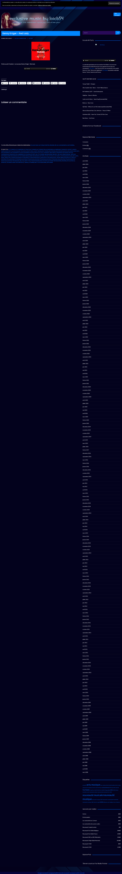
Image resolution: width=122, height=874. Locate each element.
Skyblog (72, 160)
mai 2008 (85, 765)
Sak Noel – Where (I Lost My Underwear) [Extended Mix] (97, 106)
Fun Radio (46, 152)
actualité (27, 149)
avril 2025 (85, 214)
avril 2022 (85, 333)
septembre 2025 (87, 197)
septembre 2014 (87, 513)
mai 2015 (85, 486)
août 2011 (85, 636)
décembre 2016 (87, 453)
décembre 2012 (87, 583)
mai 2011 (85, 646)
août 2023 (85, 280)
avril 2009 (85, 729)
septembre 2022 (87, 317)
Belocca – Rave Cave (88, 103)
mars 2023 (85, 297)
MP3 (77, 155)
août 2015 (85, 480)
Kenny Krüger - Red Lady (55, 154)
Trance (26, 162)
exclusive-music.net (73, 151)
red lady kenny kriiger (51, 160)
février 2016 (86, 463)
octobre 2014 (86, 509)
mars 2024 (85, 257)
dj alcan (15, 151)
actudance (33, 149)
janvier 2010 (86, 699)
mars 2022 (85, 337)
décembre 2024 (87, 227)
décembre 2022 (87, 307)
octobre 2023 (86, 274)
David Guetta (9, 151)
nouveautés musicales (113, 799)
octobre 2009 (86, 709)
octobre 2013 (86, 549)
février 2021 (86, 380)
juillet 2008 (85, 759)
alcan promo (49, 149)
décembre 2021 (87, 347)
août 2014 (85, 516)
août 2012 (85, 596)
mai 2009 (85, 725)
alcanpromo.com (58, 149)
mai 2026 (85, 171)
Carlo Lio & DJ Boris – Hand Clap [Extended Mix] (95, 99)
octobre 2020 (86, 393)
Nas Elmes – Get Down (88, 118)
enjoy (24, 151)
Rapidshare (36, 160)
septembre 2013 (87, 553)
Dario (3, 151)
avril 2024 (85, 254)
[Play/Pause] (25, 68)
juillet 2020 (85, 403)
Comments (87, 148)
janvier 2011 (86, 659)
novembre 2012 (87, 586)
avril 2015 (85, 489)
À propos (117, 15)
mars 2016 (85, 460)
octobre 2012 (86, 589)
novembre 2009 (87, 705)
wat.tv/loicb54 (38, 162)
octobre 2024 (86, 234)
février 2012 (86, 616)
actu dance (11, 149)
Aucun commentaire (20, 38)
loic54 (46, 155)
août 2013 (85, 556)
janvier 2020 (86, 423)
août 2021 (85, 360)
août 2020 (85, 400)
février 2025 (86, 220)
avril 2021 (85, 373)
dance (74, 149)
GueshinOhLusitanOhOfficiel (9, 154)
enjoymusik (52, 151)
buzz (65, 149)
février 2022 (86, 340)
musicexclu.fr (45, 157)
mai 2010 (85, 686)
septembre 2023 (87, 277)
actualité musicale (58, 873)
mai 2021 (85, 370)
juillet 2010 (85, 679)
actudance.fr (41, 149)
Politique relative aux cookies (44, 5)
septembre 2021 (87, 357)
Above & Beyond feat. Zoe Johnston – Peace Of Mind (96, 110)
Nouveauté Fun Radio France (90, 834)
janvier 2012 (86, 619)
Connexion (85, 142)
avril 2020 (85, 413)
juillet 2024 (85, 244)
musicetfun (21, 157)
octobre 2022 (86, 313)
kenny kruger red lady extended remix (18, 155)
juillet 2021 (85, 363)
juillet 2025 (85, 204)
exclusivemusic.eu (15, 152)
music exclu (8, 157)
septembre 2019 (87, 436)
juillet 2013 (85, 559)
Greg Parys (53, 152)
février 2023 (86, 300)
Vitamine (31, 162)
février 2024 (86, 260)
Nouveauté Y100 (87, 844)
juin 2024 (85, 247)
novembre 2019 (87, 430)
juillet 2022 (85, 323)
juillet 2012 (85, 599)
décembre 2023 (87, 267)
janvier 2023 (86, 303)
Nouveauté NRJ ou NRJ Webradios (92, 837)
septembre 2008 (87, 752)
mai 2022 (85, 330)
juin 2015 (85, 483)
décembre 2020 (87, 386)
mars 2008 (85, 772)
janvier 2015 (86, 499)
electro (20, 151)
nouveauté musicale (28, 159)
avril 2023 (85, 293)
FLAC (42, 152)
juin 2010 (85, 682)
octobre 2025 (86, 194)
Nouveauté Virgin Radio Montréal (91, 840)
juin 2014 (85, 523)
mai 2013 (85, 566)
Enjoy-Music (30, 151)
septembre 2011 (87, 632)
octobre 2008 (86, 749)
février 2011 (86, 656)
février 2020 (86, 420)
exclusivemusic (5, 152)
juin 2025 (85, 207)
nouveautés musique (13, 160)
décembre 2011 (87, 622)
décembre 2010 (87, 662)
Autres (31, 38)
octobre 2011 (86, 629)
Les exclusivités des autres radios (91, 824)
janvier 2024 (86, 264)
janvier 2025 (86, 224)
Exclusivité (35, 152)
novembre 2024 (87, 230)
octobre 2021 (86, 353)
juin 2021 (85, 367)
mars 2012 (85, 612)
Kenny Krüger (45, 154)
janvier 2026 (86, 184)
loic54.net (57, 155)
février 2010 (86, 695)
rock (68, 160)
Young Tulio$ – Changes (89, 84)
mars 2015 (85, 493)
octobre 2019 (86, 433)
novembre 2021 (87, 350)
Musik (51, 157)
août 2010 (85, 676)
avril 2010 (85, 689)
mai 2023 (85, 290)
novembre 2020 (87, 390)
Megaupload (68, 155)
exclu (65, 151)
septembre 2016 (87, 456)
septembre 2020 (87, 396)
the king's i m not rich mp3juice (15, 162)
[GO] (118, 33)
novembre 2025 (87, 190)
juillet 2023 (85, 283)
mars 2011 (85, 652)
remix (59, 160)
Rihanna (64, 160)
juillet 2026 (85, 164)
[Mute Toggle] (51, 68)
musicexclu (37, 157)
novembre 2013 (87, 546)
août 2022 (85, 320)
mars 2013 (85, 573)
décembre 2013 (87, 543)
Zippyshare (50, 162)
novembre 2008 (87, 745)
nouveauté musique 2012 (53, 159)
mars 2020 (85, 416)
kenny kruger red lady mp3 (36, 155)
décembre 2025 (87, 187)
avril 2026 (85, 174)
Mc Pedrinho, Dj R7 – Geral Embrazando (93, 91)
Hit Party (92, 68)
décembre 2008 (87, 742)
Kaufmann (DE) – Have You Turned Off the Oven (95, 114)
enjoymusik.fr (60, 151)
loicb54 (62, 155)
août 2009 (85, 715)
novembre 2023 (87, 270)
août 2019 (85, 440)
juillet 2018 (85, 446)
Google (40, 873)
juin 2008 (85, 762)
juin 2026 (85, 167)
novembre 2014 (87, 506)
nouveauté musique (40, 159)
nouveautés (64, 159)
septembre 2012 (87, 592)
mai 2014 (85, 526)
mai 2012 (85, 606)
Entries (86, 145)
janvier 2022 (86, 343)
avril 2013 (85, 569)
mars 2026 (85, 177)
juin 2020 (85, 406)
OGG (23, 160)
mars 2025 (85, 217)
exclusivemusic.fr (26, 152)
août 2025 (85, 200)
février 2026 (86, 180)
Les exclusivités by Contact (90, 820)
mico (74, 155)
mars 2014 (85, 533)
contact (69, 149)
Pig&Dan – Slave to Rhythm (90, 95)
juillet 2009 (85, 719)
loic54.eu (51, 155)
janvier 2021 (86, 383)
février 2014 (86, 536)
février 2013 (86, 576)
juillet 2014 (85, 519)
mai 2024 (85, 250)
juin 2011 (85, 642)
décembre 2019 (87, 426)
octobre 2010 (86, 669)
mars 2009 (85, 732)
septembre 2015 (87, 476)
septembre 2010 (87, 672)
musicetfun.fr (29, 157)
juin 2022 (85, 327)
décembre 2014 (87, 503)
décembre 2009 (87, 702)
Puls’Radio (105, 70)
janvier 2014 (86, 539)
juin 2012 (85, 602)
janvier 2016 (86, 466)
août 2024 (85, 240)
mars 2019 (85, 443)
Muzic (55, 157)
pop (32, 160)
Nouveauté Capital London (89, 827)
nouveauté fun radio (16, 159)
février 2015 (86, 496)
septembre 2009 (87, 712)
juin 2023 (85, 287)
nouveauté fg (5, 159)
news (62, 157)
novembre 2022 (87, 310)
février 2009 (86, 735)
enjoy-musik (37, 151)
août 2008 (85, 755)
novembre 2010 (87, 666)
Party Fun (27, 160)
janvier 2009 (86, 739)
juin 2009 (85, 722)
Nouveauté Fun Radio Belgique (91, 830)
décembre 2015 (87, 470)
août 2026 (85, 161)
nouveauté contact (70, 157)
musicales (15, 157)
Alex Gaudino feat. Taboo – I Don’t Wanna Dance (95, 87)
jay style (38, 154)
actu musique (19, 149)
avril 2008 (85, 769)
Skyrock (3, 162)
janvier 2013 (86, 579)
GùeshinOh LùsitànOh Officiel (64, 152)
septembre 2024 (87, 237)
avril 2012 (85, 609)
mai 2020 (85, 410)
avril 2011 (85, 649)
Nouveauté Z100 (87, 847)
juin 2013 (85, 563)
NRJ (21, 160)
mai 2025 (85, 210)
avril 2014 (85, 529)
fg (39, 152)
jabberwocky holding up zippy (26, 154)
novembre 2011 (87, 626)
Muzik (58, 157)
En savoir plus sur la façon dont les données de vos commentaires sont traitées (52, 145)
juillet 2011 (85, 639)
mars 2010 (85, 692)
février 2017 (86, 450)
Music (3, 157)
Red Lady (42, 160)
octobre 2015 (86, 473)
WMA (44, 162)
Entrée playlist (86, 817)
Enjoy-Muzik (44, 151)
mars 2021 (85, 377)
